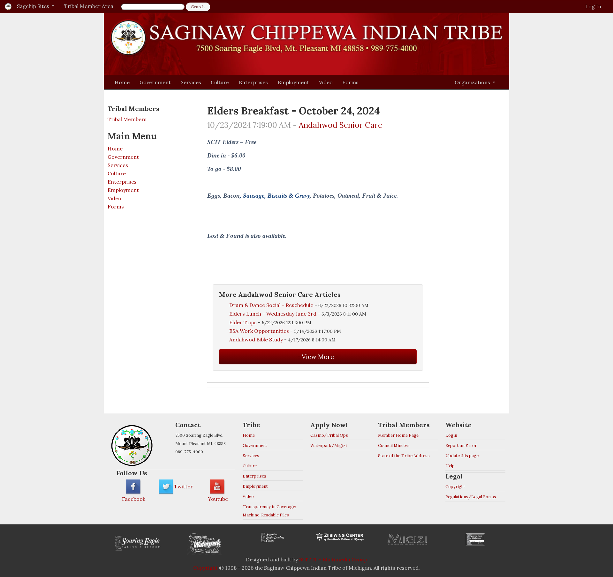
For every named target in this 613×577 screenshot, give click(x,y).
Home (122, 82)
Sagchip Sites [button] (33, 6)
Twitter (183, 486)
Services (191, 82)
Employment (293, 82)
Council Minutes (394, 445)
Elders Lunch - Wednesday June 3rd (273, 313)
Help (450, 466)
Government (155, 82)
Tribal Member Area (88, 6)
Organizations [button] (473, 82)
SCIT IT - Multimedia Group (333, 559)
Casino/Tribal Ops (329, 435)
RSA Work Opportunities (259, 331)
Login (451, 435)
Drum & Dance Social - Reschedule (271, 305)
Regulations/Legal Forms (470, 497)
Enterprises (253, 82)
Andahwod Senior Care (340, 125)
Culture (220, 82)
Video (326, 82)
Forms (350, 82)
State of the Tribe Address (404, 455)
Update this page (462, 455)
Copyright (455, 486)
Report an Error (461, 445)
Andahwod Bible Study (256, 339)
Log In (593, 6)
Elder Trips (243, 322)
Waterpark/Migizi (328, 445)
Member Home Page (398, 435)
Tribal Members (127, 119)
